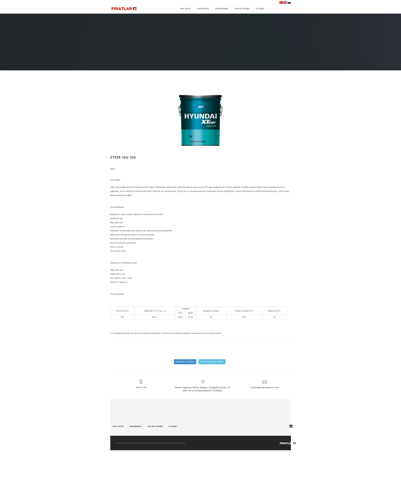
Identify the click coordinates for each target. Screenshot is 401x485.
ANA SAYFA (185, 8)
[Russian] (289, 2)
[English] (285, 2)
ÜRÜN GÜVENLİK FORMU (212, 362)
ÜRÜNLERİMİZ (221, 8)
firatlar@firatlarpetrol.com (264, 387)
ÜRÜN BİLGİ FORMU (185, 362)
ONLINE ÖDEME (242, 8)
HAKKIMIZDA (203, 8)
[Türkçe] (281, 2)
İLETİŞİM (260, 8)
